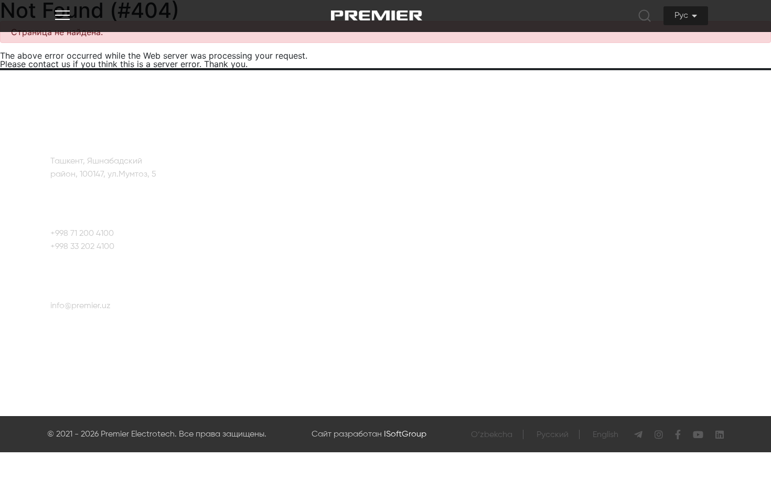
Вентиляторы (488, 180)
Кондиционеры (395, 280)
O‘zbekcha (491, 435)
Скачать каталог (267, 260)
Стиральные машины (407, 220)
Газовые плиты (394, 240)
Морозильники (395, 300)
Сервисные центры (711, 214)
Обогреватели (394, 339)
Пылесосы (483, 200)
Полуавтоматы (491, 240)
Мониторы (386, 359)
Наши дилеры (701, 246)
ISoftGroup (405, 434)
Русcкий (553, 435)
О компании (258, 180)
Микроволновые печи (409, 319)
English (605, 435)
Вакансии (253, 240)
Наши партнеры (266, 200)
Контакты (692, 183)
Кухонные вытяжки (402, 260)
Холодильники (394, 200)
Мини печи (483, 220)
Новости (251, 220)
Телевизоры (389, 180)
